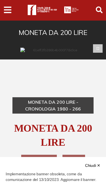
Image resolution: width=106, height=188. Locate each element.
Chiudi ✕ (92, 165)
